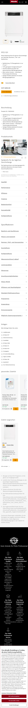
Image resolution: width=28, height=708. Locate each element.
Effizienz (4, 193)
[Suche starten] (19, 2)
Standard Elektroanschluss (10, 293)
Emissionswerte (6, 310)
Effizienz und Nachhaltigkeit (11, 287)
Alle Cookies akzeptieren (13, 696)
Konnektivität (5, 210)
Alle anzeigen (4, 466)
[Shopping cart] (25, 2)
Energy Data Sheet (10, 82)
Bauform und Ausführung (10, 231)
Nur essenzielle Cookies (14, 700)
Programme (5, 298)
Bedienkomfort (6, 204)
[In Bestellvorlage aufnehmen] (11, 408)
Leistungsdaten (6, 265)
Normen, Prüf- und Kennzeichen (12, 242)
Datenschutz (9, 693)
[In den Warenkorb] (15, 408)
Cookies (14, 693)
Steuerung (4, 270)
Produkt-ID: (4, 111)
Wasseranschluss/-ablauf (10, 259)
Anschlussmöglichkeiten (9, 276)
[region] (14, 677)
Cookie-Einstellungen (14, 705)
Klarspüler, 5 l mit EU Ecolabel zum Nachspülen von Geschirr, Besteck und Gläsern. (9, 398)
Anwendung (5, 304)
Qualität (4, 182)
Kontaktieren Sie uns (19, 91)
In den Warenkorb (6, 91)
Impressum (4, 693)
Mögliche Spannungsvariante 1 (11, 315)
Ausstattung (5, 248)
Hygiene (4, 199)
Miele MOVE (5, 282)
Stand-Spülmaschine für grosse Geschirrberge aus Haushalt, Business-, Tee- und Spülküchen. (8, 453)
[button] (4, 2)
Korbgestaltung (6, 216)
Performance (5, 187)
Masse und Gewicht (8, 236)
